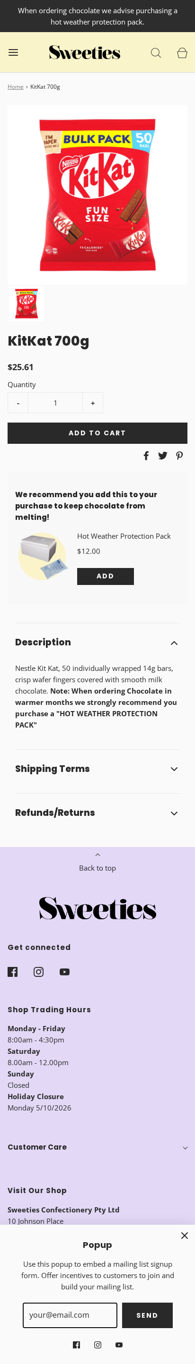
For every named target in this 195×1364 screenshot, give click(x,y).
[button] (26, 303)
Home (16, 87)
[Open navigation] (13, 52)
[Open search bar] (156, 52)
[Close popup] (184, 1235)
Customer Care (37, 1147)
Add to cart (97, 433)
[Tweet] (161, 456)
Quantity (22, 384)
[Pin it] (178, 456)
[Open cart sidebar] (182, 52)
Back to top (97, 868)
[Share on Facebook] (145, 456)
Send (147, 1315)
